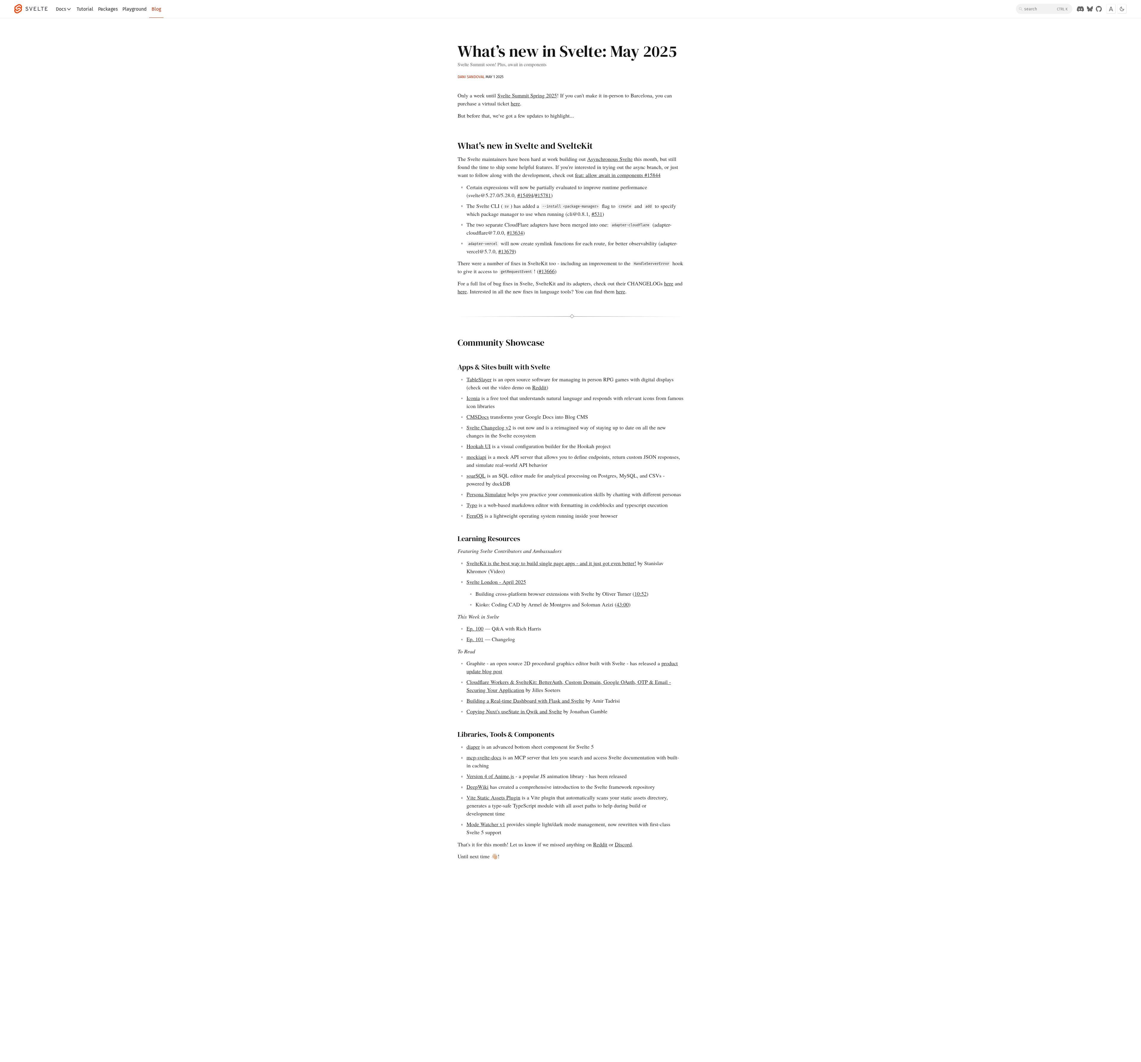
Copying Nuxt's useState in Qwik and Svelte (514, 711)
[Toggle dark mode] (1122, 9)
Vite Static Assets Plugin (493, 797)
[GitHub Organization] (1098, 9)
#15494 (525, 195)
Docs (61, 9)
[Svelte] (33, 9)
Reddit (539, 387)
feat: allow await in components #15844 (618, 174)
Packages (108, 9)
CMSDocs (478, 416)
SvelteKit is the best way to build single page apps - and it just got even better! (551, 563)
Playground (134, 9)
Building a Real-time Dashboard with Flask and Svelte (525, 700)
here (515, 103)
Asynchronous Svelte (610, 158)
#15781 (543, 195)
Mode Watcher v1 (486, 824)
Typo (472, 504)
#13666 (547, 271)
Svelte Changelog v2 (489, 427)
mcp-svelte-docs (484, 757)
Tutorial (85, 9)
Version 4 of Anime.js (490, 776)
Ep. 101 (475, 639)
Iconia (473, 398)
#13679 (506, 251)
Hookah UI (479, 446)
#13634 (515, 232)
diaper (473, 746)
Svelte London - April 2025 (496, 581)
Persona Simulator (486, 494)
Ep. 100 (475, 628)
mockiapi (476, 456)
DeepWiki (477, 786)
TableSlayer (479, 379)
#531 (597, 213)
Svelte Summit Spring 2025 (527, 95)
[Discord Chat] (1080, 9)
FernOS (475, 515)
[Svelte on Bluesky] (1089, 9)
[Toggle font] (1111, 9)
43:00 (623, 604)
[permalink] (454, 146)
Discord (623, 844)
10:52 (640, 593)
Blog (156, 9)
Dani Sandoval (471, 77)
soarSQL (476, 475)
